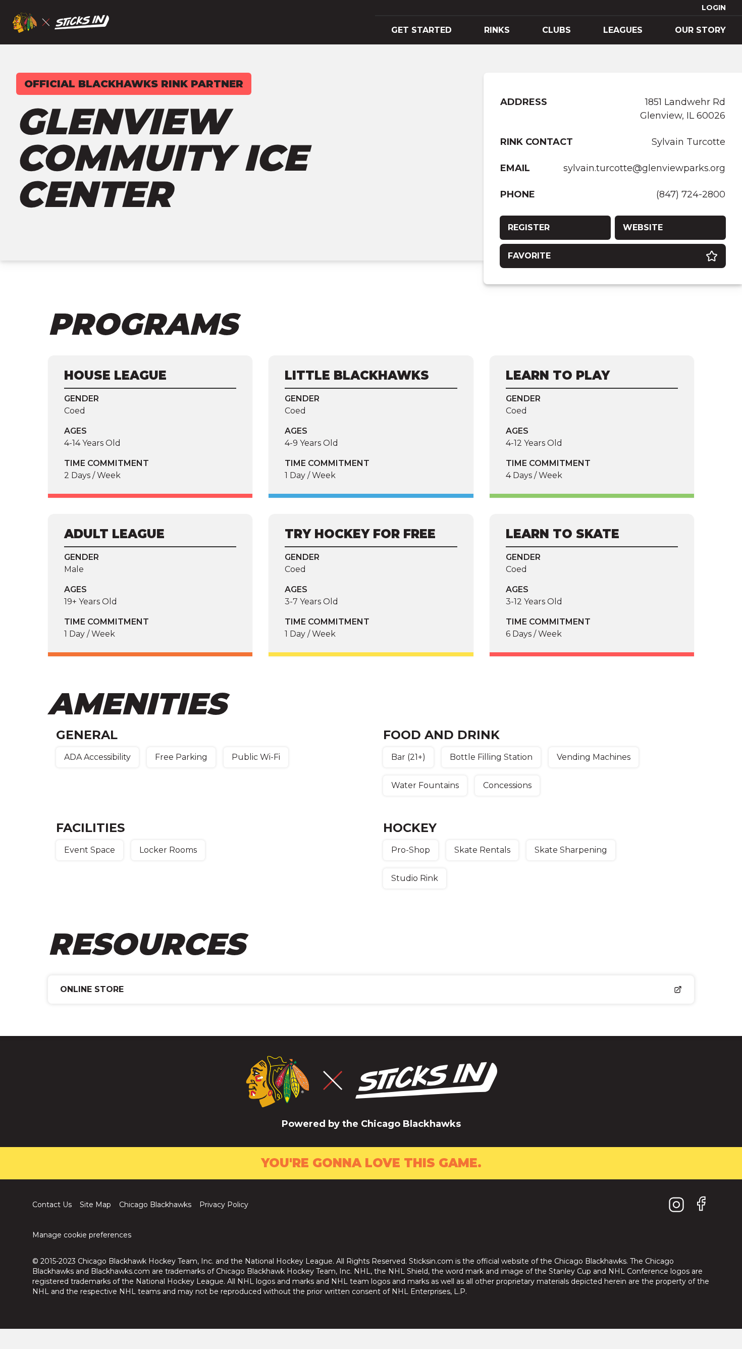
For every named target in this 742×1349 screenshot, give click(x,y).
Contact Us (52, 1204)
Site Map (95, 1204)
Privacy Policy (223, 1204)
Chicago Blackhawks (155, 1204)
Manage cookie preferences (81, 1234)
